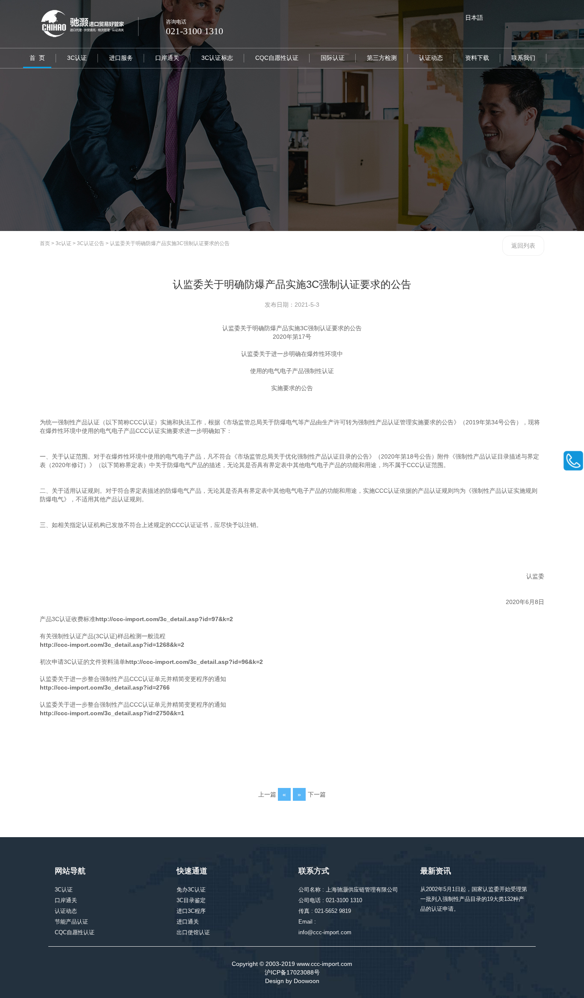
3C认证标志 (217, 57)
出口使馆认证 (193, 932)
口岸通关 (167, 57)
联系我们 (523, 57)
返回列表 (523, 245)
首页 (45, 243)
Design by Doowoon (292, 980)
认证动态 (431, 57)
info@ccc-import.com (324, 932)
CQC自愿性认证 (276, 57)
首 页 (37, 57)
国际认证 (333, 57)
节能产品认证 (71, 921)
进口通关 (188, 921)
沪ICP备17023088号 (292, 972)
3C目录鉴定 (191, 900)
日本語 (474, 17)
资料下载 (477, 57)
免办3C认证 (191, 889)
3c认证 (63, 243)
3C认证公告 (90, 243)
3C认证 (77, 57)
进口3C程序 (191, 911)
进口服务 (121, 57)
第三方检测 (382, 57)
